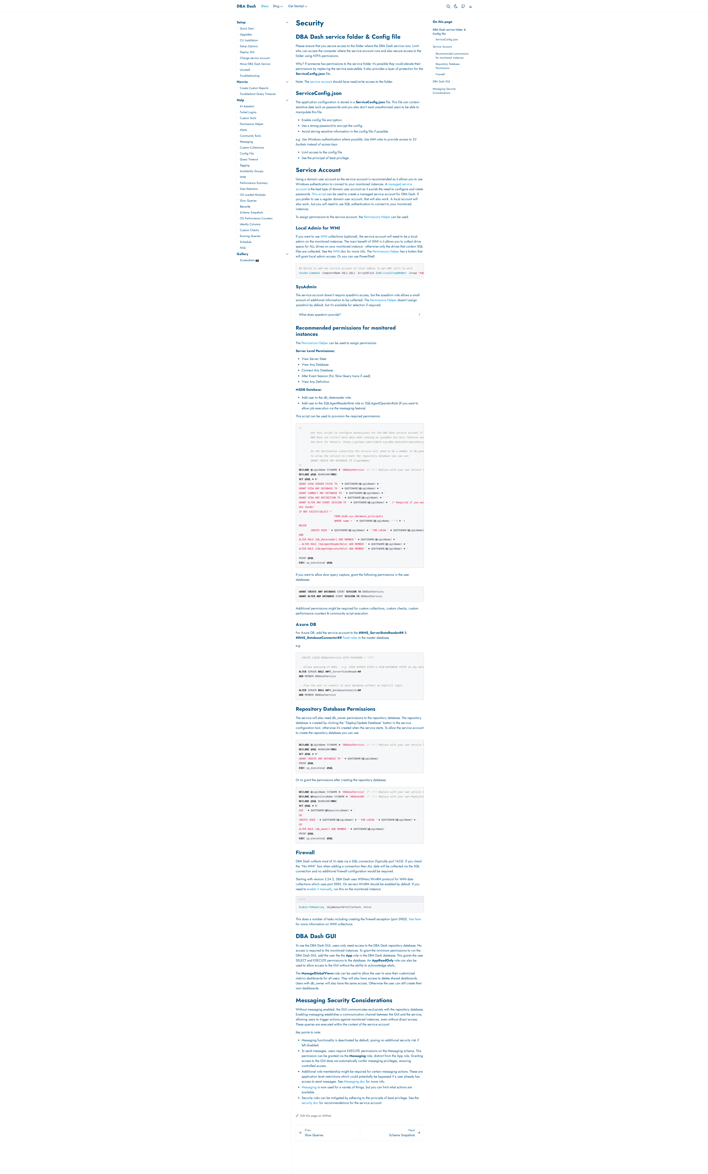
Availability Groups (251, 171)
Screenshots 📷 (249, 260)
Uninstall (245, 70)
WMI (243, 177)
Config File (247, 153)
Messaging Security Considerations (444, 91)
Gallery (242, 254)
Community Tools (250, 136)
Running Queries (250, 236)
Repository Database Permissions (448, 66)
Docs (265, 6)
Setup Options (249, 46)
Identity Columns (250, 224)
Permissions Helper (251, 124)
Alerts (243, 130)
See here (415, 919)
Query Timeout (249, 159)
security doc (310, 1102)
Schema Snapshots (251, 212)
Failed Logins (248, 112)
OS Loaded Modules (253, 195)
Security (245, 206)
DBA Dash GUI (441, 81)
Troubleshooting (249, 76)
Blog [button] (276, 6)
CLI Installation (249, 40)
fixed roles (350, 637)
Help (240, 100)
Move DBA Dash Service (255, 64)
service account (321, 81)
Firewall (440, 74)
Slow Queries (248, 200)
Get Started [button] (296, 6)
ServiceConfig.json (447, 39)
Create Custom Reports (254, 88)
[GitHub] (463, 6)
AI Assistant (247, 106)
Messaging (246, 142)
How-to (242, 81)
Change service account (255, 58)
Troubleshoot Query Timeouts (258, 94)
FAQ (243, 248)
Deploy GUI (247, 52)
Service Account (442, 47)
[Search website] (448, 6)
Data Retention (249, 189)
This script (319, 194)
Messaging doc (354, 1081)
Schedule (245, 242)
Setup (241, 22)
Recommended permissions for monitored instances (452, 56)
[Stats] (470, 6)
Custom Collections (252, 147)
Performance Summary (254, 183)
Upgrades (246, 34)
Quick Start (247, 28)
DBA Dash (246, 6)
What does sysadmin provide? (320, 314)
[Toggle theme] (456, 6)
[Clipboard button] (419, 268)
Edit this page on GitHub (315, 1116)
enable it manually (319, 889)
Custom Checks (249, 230)
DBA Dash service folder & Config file (449, 32)
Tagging (244, 165)
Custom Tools (248, 118)
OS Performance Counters (256, 218)
